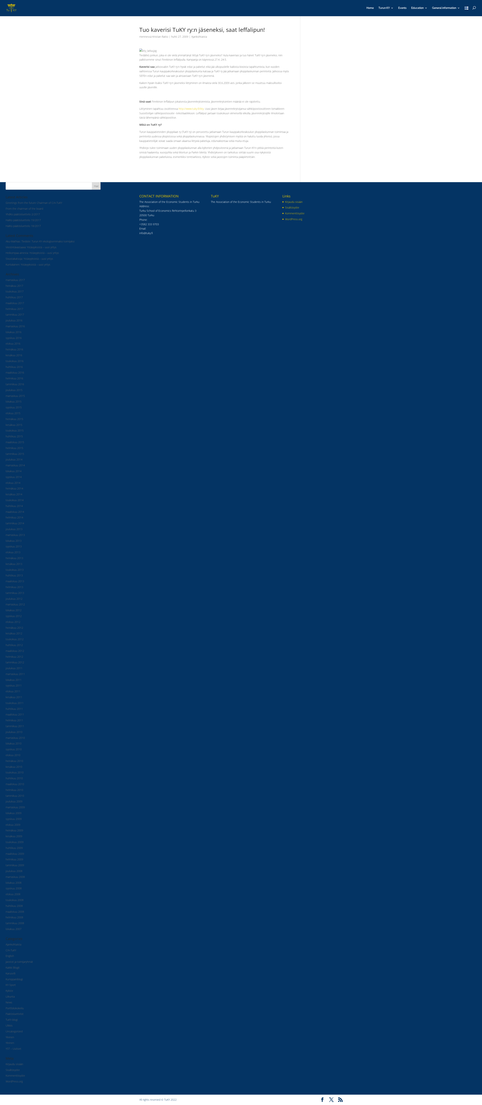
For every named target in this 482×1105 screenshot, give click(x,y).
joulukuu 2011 (14, 668)
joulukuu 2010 (14, 732)
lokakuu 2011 (13, 680)
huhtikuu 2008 (14, 906)
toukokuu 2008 (15, 900)
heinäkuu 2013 (14, 558)
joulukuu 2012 (14, 598)
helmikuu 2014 (14, 517)
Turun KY (384, 8)
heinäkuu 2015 (14, 419)
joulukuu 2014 (14, 459)
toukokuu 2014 (15, 500)
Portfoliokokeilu (15, 1008)
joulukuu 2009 (14, 801)
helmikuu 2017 (14, 309)
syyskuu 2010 (14, 749)
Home (370, 8)
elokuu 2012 (13, 622)
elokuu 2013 (13, 552)
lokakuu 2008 (13, 882)
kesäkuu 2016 (14, 355)
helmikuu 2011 (14, 720)
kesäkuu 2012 (14, 633)
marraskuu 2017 (15, 280)
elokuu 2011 (13, 691)
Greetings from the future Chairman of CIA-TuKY (34, 203)
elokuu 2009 (13, 824)
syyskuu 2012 (14, 616)
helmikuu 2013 (14, 587)
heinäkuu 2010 (14, 761)
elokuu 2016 (13, 343)
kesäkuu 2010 (14, 767)
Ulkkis (9, 1025)
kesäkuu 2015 (14, 425)
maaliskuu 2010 (15, 784)
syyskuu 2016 (14, 338)
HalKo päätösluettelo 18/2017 (23, 226)
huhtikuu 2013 (14, 575)
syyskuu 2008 (14, 888)
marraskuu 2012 (15, 604)
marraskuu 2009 (15, 807)
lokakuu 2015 (13, 401)
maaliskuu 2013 (15, 581)
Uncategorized (14, 1031)
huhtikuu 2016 (14, 367)
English (10, 956)
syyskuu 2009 (14, 819)
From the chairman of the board (24, 208)
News (9, 1002)
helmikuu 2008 (14, 917)
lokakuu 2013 (13, 541)
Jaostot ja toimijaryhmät (19, 961)
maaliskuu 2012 (15, 651)
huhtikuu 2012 (14, 645)
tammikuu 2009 (15, 865)
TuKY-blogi (12, 1019)
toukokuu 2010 (15, 772)
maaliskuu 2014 (15, 512)
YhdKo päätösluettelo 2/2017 (23, 214)
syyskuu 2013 (14, 546)
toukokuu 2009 (15, 842)
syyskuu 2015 (14, 407)
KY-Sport (11, 985)
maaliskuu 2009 (15, 853)
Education (417, 8)
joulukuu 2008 (14, 871)
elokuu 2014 (13, 483)
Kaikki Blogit (13, 967)
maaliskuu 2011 (15, 714)
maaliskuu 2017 (15, 303)
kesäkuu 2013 (14, 564)
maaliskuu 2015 (15, 442)
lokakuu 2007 (13, 929)
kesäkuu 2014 (14, 494)
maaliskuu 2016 (15, 372)
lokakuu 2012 (13, 610)
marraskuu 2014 (15, 465)
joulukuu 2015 (14, 390)
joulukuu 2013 (14, 529)
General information (444, 8)
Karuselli (10, 973)
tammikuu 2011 (15, 726)
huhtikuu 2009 (14, 848)
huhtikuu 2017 (14, 297)
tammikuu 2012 (15, 662)
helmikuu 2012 (14, 656)
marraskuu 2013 (15, 535)
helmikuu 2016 (14, 378)
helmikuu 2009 (14, 859)
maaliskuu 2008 (15, 911)
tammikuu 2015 (15, 454)
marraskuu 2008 (15, 877)
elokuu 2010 (13, 755)
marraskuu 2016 (15, 326)
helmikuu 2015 (14, 448)
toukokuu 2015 (15, 430)
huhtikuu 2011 (14, 709)
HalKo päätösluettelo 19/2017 (23, 220)
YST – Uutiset (13, 1048)
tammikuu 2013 (15, 593)
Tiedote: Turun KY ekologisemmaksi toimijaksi (48, 241)
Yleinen (10, 1037)
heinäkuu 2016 (14, 349)
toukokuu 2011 (15, 703)
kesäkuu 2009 (14, 836)
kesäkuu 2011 (14, 697)
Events (402, 8)
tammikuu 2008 (15, 923)
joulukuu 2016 (14, 320)
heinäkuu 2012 (14, 627)
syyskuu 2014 (14, 477)
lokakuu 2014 (13, 471)
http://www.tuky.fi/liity (191, 108)
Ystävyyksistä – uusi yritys (41, 247)
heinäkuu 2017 (14, 286)
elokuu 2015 (13, 413)
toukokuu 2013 (15, 570)
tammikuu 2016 (15, 384)
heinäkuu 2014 (14, 488)
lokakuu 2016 (13, 332)
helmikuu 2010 (14, 790)
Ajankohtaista (199, 36)
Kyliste (9, 990)
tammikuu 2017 (15, 314)
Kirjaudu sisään (14, 1064)
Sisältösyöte (13, 1070)
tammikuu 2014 (15, 523)
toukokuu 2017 (15, 291)
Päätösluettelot (15, 1014)
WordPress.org (14, 1081)
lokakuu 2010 (13, 743)
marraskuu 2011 (15, 674)
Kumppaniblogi (14, 979)
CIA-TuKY (11, 950)
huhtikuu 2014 (14, 506)
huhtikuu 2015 (14, 436)
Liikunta (10, 996)
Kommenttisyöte (15, 1075)
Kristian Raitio (160, 36)
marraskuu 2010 (15, 738)
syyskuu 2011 (14, 685)
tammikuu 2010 (15, 796)
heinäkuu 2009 (14, 830)
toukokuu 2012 (15, 639)
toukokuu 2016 (15, 361)
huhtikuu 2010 (14, 778)
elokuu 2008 (13, 894)
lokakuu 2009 (13, 813)
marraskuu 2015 (15, 396)
